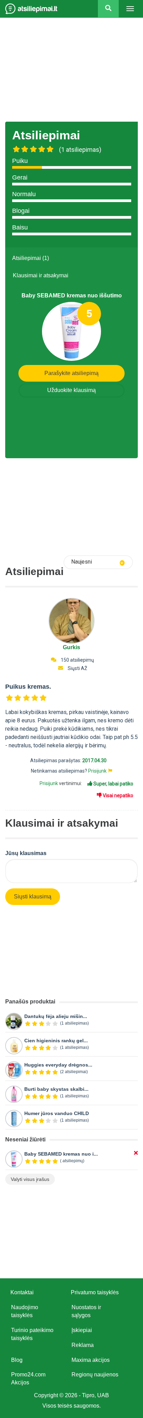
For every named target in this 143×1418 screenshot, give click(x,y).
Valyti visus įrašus (30, 1179)
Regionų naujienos (95, 1374)
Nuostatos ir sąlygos (86, 1311)
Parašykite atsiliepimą (71, 373)
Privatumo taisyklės (95, 1292)
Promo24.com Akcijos (28, 1378)
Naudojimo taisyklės (24, 1311)
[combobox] (98, 562)
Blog (17, 1360)
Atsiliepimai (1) (30, 258)
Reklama (83, 1345)
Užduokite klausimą (71, 390)
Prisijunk (97, 771)
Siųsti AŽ (77, 668)
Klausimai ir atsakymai (40, 275)
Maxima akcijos (91, 1360)
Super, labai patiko (112, 783)
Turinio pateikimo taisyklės (32, 1334)
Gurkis (71, 647)
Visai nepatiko (117, 795)
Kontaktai (22, 1292)
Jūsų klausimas (26, 853)
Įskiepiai (82, 1330)
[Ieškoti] (108, 8)
